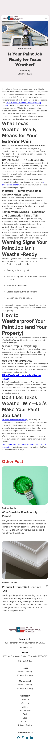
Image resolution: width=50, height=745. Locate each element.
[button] (46, 18)
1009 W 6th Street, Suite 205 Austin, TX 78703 (25, 656)
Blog (25, 717)
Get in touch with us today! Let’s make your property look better (24, 445)
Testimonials (25, 710)
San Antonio (25, 639)
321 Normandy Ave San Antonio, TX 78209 (25, 643)
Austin (25, 652)
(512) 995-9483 (25, 661)
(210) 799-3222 (25, 647)
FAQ (25, 714)
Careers (25, 703)
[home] (16, 18)
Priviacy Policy (25, 725)
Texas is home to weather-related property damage (21, 104)
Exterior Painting (25, 675)
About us (25, 699)
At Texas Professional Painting (14, 419)
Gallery (25, 706)
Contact (25, 721)
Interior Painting (25, 671)
